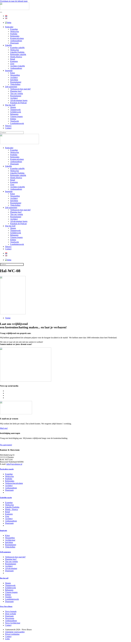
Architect (14, 77)
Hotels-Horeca (16, 57)
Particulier (9, 27)
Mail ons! (4, 428)
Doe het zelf (4, 578)
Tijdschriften (15, 84)
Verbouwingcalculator (14, 483)
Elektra (13, 119)
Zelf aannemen (11, 87)
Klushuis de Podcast (18, 103)
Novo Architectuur (12, 623)
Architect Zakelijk (17, 66)
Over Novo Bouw (6, 606)
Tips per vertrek (16, 93)
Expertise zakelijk (17, 47)
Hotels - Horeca (11, 509)
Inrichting (14, 80)
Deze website (10, 614)
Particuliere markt (7, 469)
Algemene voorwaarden (15, 632)
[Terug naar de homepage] (14, 9)
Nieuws (8, 126)
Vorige (7, 318)
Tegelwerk (14, 121)
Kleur (12, 73)
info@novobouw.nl (14, 464)
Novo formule (11, 611)
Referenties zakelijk (18, 54)
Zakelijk (8, 45)
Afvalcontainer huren (18, 100)
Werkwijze (14, 31)
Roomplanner (15, 82)
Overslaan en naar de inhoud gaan (14, 1)
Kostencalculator (17, 38)
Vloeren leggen (16, 116)
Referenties (14, 36)
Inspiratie (9, 70)
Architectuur (10, 540)
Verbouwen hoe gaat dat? (20, 89)
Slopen (13, 107)
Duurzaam (14, 43)
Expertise (14, 29)
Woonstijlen (15, 75)
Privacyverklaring (12, 634)
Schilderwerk (15, 112)
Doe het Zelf (10, 105)
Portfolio (13, 34)
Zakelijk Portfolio (17, 52)
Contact (8, 128)
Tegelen (8, 597)
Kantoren (14, 61)
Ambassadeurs (16, 41)
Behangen (14, 114)
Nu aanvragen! (6, 445)
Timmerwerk (15, 110)
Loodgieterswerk (17, 123)
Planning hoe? (16, 91)
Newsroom (9, 618)
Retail (12, 59)
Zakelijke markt (6, 498)
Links (7, 639)
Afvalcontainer (11, 568)
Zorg (12, 64)
